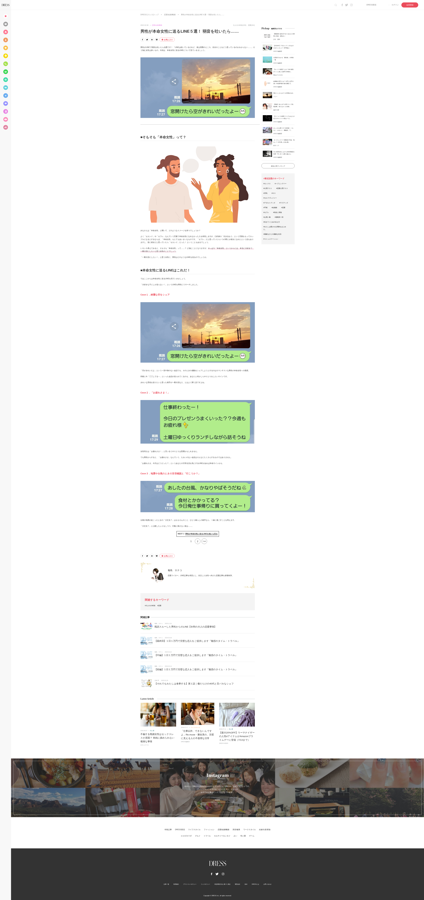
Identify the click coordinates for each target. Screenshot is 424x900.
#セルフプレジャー (270, 198)
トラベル (207, 836)
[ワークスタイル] (5, 64)
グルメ (197, 836)
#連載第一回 (279, 217)
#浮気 (265, 193)
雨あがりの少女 (278, 75)
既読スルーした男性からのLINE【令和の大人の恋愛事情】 (185, 626)
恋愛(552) (251, 25)
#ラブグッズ (283, 203)
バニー (275, 96)
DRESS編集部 (185, 741)
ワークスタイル (249, 829)
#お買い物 (267, 217)
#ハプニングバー (280, 183)
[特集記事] (5, 16)
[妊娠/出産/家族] (5, 72)
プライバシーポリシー (189, 884)
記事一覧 (166, 884)
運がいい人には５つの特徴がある (283, 93)
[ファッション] (5, 40)
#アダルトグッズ (269, 203)
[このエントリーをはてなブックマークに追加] (152, 39)
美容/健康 (236, 829)
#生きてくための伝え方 (271, 222)
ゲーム (251, 836)
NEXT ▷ (198, 534)
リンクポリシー (205, 884)
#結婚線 (274, 207)
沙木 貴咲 (276, 39)
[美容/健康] (5, 56)
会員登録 (409, 5)
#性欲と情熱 (277, 212)
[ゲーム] (5, 127)
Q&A (246, 884)
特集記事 (168, 829)
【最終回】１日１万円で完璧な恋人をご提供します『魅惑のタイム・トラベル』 (197, 641)
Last (204, 541)
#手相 (265, 207)
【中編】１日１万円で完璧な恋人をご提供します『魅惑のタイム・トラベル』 (196, 655)
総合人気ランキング (278, 166)
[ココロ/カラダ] (5, 80)
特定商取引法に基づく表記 (222, 884)
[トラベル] (5, 96)
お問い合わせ (267, 884)
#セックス (267, 183)
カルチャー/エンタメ (222, 836)
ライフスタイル (195, 727)
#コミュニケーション (270, 239)
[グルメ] (5, 88)
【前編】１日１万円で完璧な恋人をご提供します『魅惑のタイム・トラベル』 (196, 669)
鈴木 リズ (276, 145)
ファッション (209, 829)
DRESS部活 (371, 5)
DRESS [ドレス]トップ (149, 15)
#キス (274, 193)
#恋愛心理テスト (282, 188)
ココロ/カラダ (186, 836)
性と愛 (152, 730)
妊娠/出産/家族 (265, 829)
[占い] (5, 111)
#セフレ (266, 212)
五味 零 (157, 680)
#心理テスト (267, 188)
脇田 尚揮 (276, 110)
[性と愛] (5, 119)
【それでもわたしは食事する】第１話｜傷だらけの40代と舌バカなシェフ (194, 683)
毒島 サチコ (175, 570)
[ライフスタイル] (5, 32)
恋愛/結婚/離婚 (170, 15)
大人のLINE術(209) (239, 25)
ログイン (395, 5)
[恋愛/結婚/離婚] (5, 48)
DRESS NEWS (223, 743)
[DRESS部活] (5, 24)
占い (235, 836)
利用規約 (176, 884)
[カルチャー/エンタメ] (5, 103)
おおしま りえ (144, 745)
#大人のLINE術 (150, 605)
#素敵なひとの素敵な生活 (272, 234)
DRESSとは (255, 884)
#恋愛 (159, 605)
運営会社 (237, 884)
